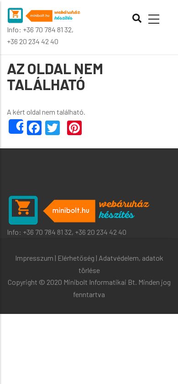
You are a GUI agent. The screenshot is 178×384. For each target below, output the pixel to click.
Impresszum (34, 257)
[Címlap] (44, 14)
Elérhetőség (76, 257)
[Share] (16, 126)
